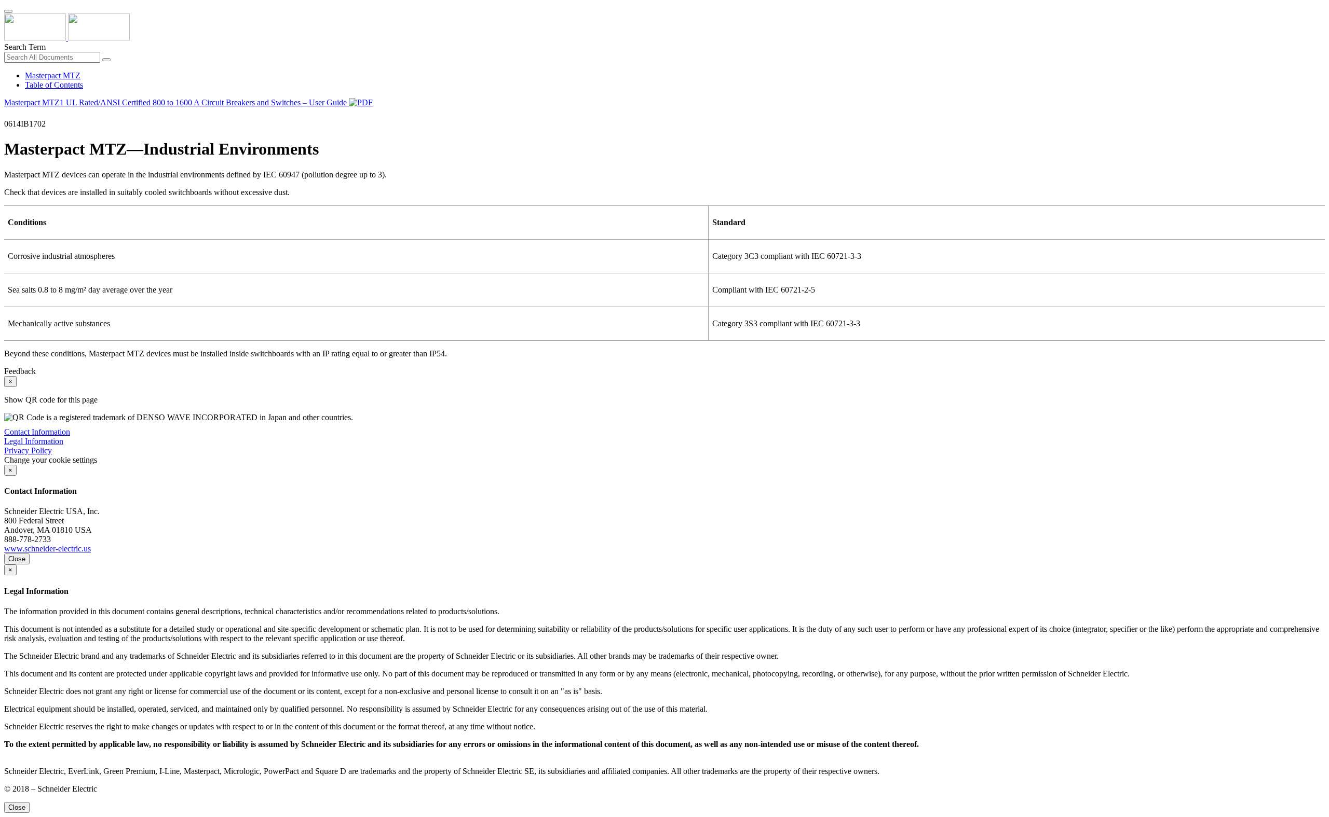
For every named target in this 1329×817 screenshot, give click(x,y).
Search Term (25, 47)
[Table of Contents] (8, 114)
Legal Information (33, 441)
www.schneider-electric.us (47, 548)
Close (16, 559)
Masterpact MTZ (52, 75)
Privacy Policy (28, 450)
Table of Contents (54, 84)
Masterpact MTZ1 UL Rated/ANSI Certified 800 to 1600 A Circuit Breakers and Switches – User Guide (176, 102)
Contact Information (37, 431)
